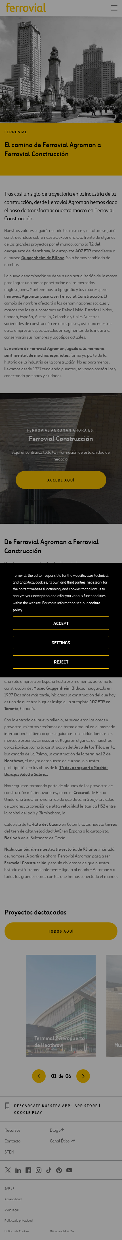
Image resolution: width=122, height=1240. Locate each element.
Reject (61, 662)
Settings (61, 643)
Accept (61, 623)
